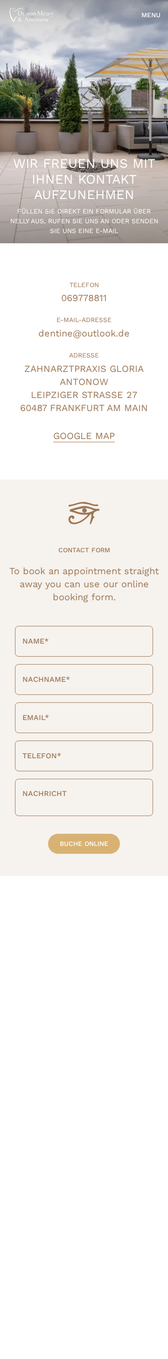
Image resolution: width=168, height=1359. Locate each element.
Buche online (84, 843)
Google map (84, 436)
